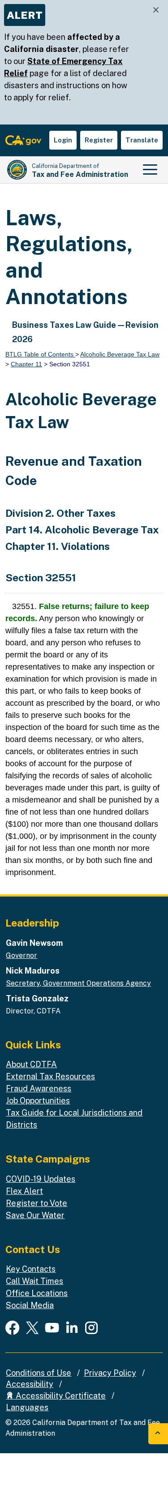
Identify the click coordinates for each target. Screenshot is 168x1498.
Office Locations (37, 1293)
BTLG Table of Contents (40, 354)
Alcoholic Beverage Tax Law (119, 354)
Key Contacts (31, 1269)
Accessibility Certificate (60, 1395)
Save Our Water (35, 1215)
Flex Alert (24, 1191)
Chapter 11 (26, 364)
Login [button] (63, 140)
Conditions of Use (38, 1373)
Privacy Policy (110, 1373)
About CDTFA (31, 1064)
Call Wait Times (34, 1281)
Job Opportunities (38, 1100)
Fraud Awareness (38, 1088)
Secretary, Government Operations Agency (78, 983)
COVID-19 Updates (40, 1179)
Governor (21, 955)
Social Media (30, 1305)
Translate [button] (141, 140)
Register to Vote (36, 1203)
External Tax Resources (50, 1076)
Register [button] (99, 140)
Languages (27, 1407)
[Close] (156, 10)
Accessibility (29, 1384)
